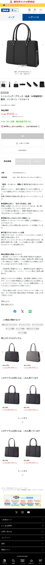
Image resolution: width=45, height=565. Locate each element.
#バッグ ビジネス (37, 324)
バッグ (25, 488)
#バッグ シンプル (24, 324)
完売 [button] (22, 136)
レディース (34, 17)
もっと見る (22, 418)
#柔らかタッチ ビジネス (9, 324)
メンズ (11, 17)
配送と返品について (7, 304)
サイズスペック (22, 161)
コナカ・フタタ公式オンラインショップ (11, 488)
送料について (5, 301)
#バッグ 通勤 (10, 328)
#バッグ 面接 (22, 332)
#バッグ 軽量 (20, 328)
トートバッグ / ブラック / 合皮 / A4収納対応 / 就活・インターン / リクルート (23, 490)
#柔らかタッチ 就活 (33, 328)
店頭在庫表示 (22, 150)
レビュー (37, 161)
